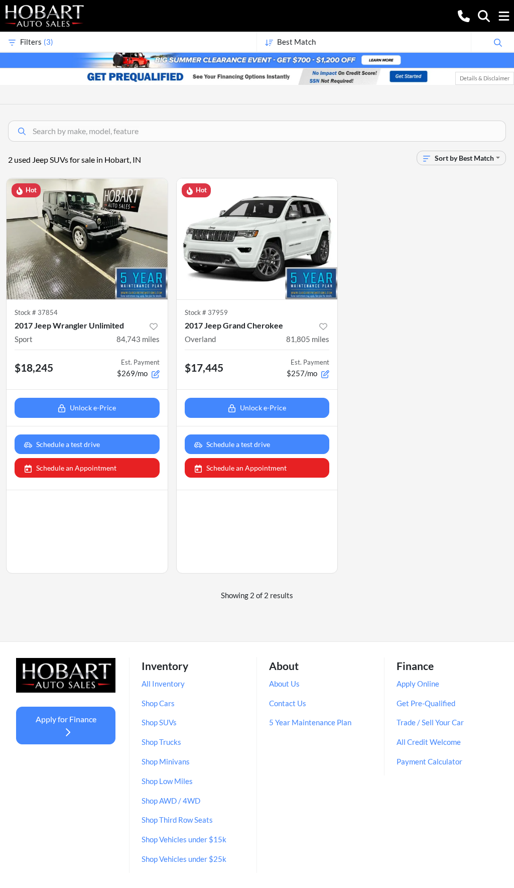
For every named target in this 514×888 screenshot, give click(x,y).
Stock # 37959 (206, 312)
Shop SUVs (159, 722)
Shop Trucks (161, 741)
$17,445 (204, 367)
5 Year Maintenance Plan (310, 722)
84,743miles (138, 339)
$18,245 (34, 367)
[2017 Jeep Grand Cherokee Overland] (257, 238)
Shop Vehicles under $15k (184, 839)
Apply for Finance (66, 719)
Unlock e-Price (93, 407)
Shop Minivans (166, 761)
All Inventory (163, 683)
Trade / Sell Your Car (430, 722)
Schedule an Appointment (76, 468)
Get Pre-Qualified (426, 703)
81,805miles (307, 339)
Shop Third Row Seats (177, 819)
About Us (284, 683)
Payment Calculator (429, 761)
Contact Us (287, 703)
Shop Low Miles (167, 781)
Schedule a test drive (68, 444)
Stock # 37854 (36, 312)
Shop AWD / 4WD (171, 800)
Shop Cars (158, 703)
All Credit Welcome (429, 741)
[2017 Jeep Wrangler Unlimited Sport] (87, 238)
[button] (464, 15)
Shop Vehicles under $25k (184, 858)
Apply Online (418, 683)
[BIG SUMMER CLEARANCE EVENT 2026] (257, 59)
